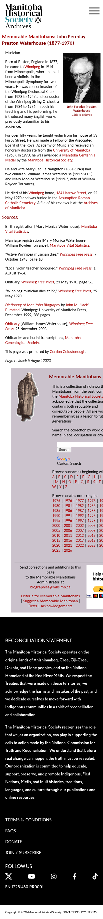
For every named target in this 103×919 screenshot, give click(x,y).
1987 (80, 511)
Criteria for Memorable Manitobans (50, 596)
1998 (92, 521)
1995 (56, 521)
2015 (56, 541)
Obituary (12, 324)
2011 (68, 536)
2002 (80, 526)
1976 (68, 501)
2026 (68, 551)
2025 (56, 551)
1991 (68, 516)
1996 (68, 521)
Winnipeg (32, 67)
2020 (56, 546)
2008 (92, 531)
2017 (80, 541)
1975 (56, 501)
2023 (92, 546)
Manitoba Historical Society (50, 160)
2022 (80, 546)
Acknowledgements (56, 606)
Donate (13, 842)
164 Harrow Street (71, 193)
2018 (92, 541)
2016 (68, 541)
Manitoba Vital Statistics (69, 246)
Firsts (32, 606)
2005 (56, 531)
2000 (56, 526)
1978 (92, 501)
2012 (80, 536)
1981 (68, 506)
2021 (68, 546)
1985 (56, 511)
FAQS (10, 831)
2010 (56, 536)
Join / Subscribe (23, 852)
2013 (92, 536)
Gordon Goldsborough (67, 352)
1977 (80, 501)
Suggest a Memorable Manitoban (50, 601)
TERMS (92, 912)
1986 (68, 511)
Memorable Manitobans (28, 36)
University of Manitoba (71, 151)
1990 (56, 516)
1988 (92, 511)
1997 (80, 521)
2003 (92, 526)
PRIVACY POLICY (74, 912)
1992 (80, 516)
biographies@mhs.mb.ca (50, 587)
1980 (56, 506)
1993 (92, 516)
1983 (92, 506)
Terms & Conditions (28, 820)
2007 (80, 531)
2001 (68, 526)
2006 (68, 531)
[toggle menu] (94, 10)
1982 (80, 506)
